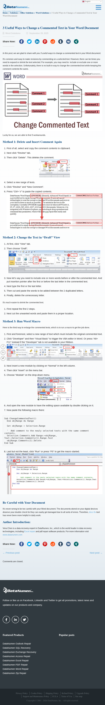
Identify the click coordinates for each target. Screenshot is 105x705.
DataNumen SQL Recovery (16, 648)
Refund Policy (67, 693)
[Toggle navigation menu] (98, 7)
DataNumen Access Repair (16, 656)
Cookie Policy (36, 693)
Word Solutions (42, 12)
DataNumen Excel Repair (16, 660)
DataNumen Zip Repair (14, 673)
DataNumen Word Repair (16, 669)
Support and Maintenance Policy (36, 696)
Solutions (14, 12)
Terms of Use (66, 696)
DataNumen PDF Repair (15, 664)
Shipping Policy (52, 693)
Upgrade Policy (83, 693)
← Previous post (11, 553)
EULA (55, 696)
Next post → (96, 553)
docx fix (92, 512)
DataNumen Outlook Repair (17, 643)
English (87, 1)
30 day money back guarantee (12, 11)
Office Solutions (27, 12)
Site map (78, 696)
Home (5, 12)
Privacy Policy (22, 693)
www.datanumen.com (12, 535)
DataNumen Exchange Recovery (19, 652)
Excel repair (29, 531)
